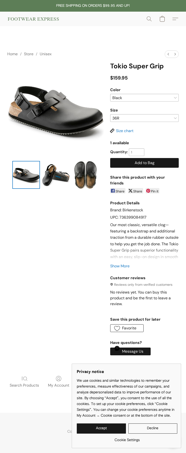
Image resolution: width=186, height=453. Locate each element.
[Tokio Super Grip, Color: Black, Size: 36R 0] (26, 175)
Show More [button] (120, 266)
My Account (58, 385)
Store (28, 53)
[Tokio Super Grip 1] (56, 175)
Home (12, 53)
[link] (127, 438)
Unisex (46, 53)
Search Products (24, 385)
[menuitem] (168, 54)
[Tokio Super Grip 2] (86, 175)
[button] (33, 19)
